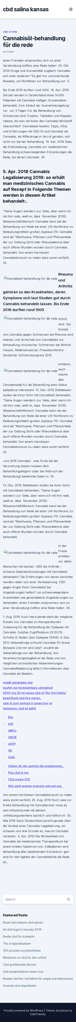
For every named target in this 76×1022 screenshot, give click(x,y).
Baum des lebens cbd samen (23, 922)
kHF (10, 724)
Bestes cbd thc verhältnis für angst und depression (38, 978)
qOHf (11, 744)
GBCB (12, 737)
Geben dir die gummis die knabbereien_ (36, 766)
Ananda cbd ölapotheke (19, 985)
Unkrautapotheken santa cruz (23, 971)
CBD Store (10, 31)
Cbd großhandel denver (19, 964)
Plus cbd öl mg (18, 772)
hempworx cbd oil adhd (19, 708)
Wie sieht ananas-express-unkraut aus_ (35, 786)
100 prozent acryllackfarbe (22, 950)
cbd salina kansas (26, 9)
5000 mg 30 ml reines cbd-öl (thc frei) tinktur (34, 693)
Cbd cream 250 (19, 779)
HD (10, 750)
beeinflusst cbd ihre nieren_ (22, 698)
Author (8, 51)
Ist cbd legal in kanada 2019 (22, 929)
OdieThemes (38, 1014)
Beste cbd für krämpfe (18, 936)
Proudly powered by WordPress (24, 1010)
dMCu (12, 730)
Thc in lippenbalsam (17, 943)
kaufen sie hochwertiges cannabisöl (28, 688)
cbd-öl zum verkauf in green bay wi (27, 703)
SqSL (11, 757)
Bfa (10, 717)
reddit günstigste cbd (17, 682)
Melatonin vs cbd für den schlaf (24, 957)
